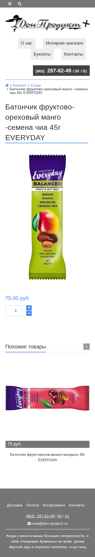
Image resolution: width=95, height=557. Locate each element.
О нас (26, 43)
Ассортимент (54, 505)
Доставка (14, 505)
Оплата (32, 505)
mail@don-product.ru (49, 523)
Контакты (73, 54)
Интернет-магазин (64, 43)
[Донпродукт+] (47, 24)
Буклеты (42, 54)
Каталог (19, 85)
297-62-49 (53, 70)
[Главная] (7, 85)
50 (77, 71)
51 (85, 71)
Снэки (36, 85)
